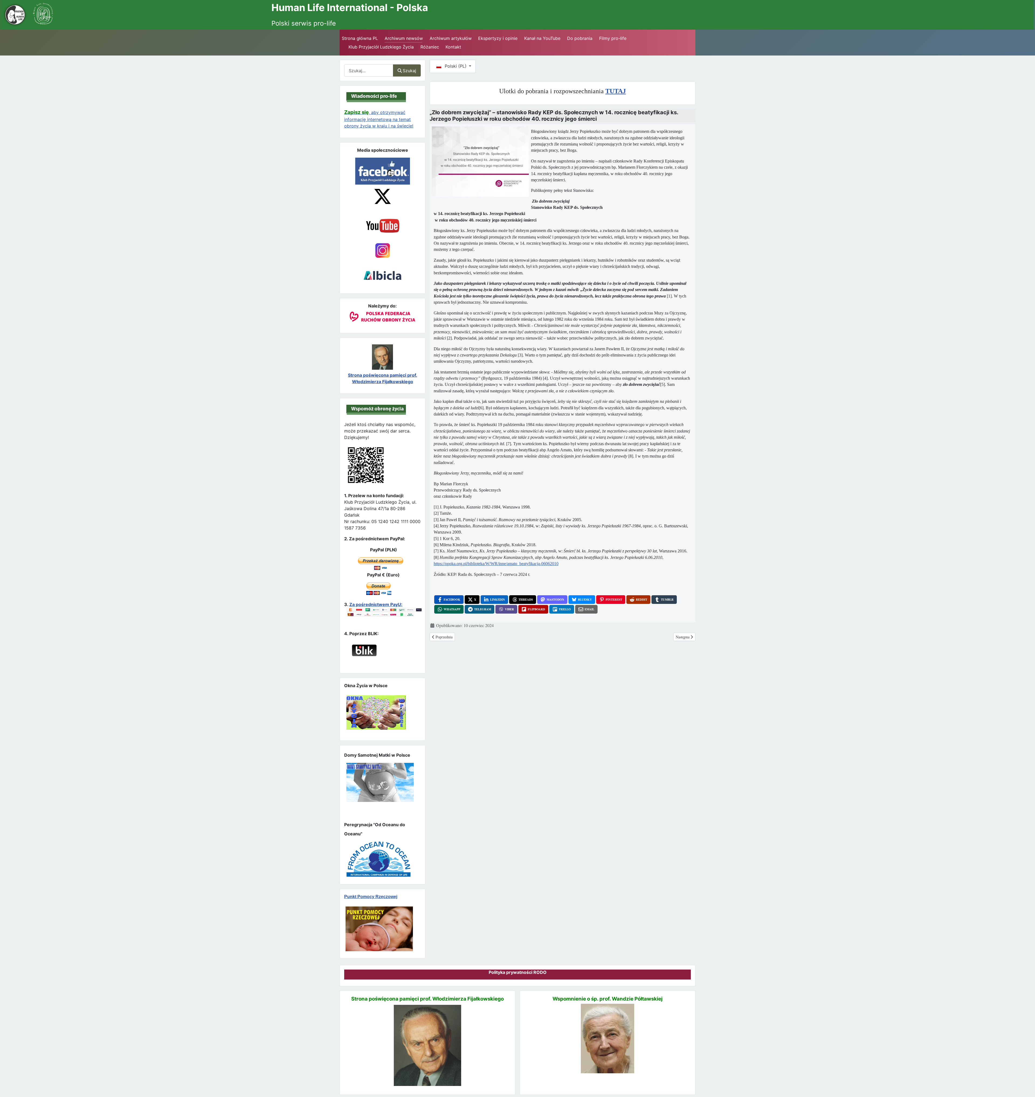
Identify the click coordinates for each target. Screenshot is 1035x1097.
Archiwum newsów (404, 38)
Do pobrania (579, 38)
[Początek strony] (1024, 1083)
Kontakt (453, 47)
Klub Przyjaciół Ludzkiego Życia (381, 47)
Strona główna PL (360, 38)
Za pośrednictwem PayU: (375, 604)
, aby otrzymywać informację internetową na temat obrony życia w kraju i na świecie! (378, 119)
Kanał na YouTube (542, 38)
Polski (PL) (455, 66)
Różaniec (429, 47)
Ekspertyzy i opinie (498, 38)
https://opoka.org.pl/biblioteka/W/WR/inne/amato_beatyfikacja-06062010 (496, 563)
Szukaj (409, 70)
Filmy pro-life (612, 38)
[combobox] (368, 70)
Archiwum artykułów (451, 38)
